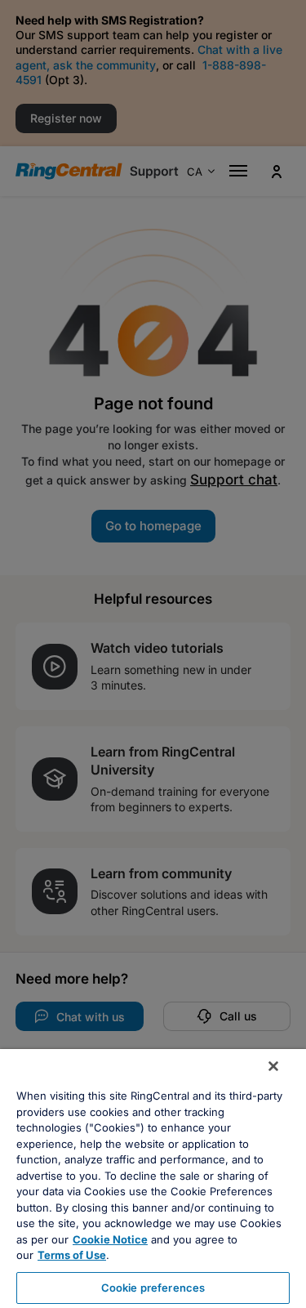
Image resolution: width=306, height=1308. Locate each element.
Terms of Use (72, 1254)
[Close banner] (273, 1066)
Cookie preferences (153, 1287)
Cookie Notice (110, 1239)
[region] (153, 1178)
